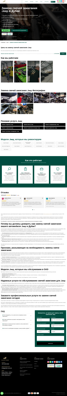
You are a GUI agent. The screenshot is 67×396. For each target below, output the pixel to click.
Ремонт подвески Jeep (7, 124)
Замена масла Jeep (28, 124)
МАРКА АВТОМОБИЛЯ (41, 323)
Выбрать (63, 53)
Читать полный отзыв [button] (28, 206)
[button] (32, 209)
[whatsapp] (59, 1)
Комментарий (40, 334)
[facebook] (61, 362)
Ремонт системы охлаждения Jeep (10, 131)
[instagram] (58, 1)
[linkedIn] (59, 362)
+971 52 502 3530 (60, 2)
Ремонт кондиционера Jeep (52, 124)
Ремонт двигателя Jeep (51, 127)
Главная (3, 42)
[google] (65, 1)
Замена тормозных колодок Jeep (32, 127)
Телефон (53, 317)
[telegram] (61, 1)
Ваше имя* (39, 317)
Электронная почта (6, 366)
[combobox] (53, 320)
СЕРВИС (53, 323)
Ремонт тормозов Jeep (7, 127)
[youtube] (63, 1)
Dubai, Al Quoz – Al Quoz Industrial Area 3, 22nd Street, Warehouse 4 (7, 374)
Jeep (7, 42)
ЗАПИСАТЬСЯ (50, 343)
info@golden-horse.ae (7, 368)
